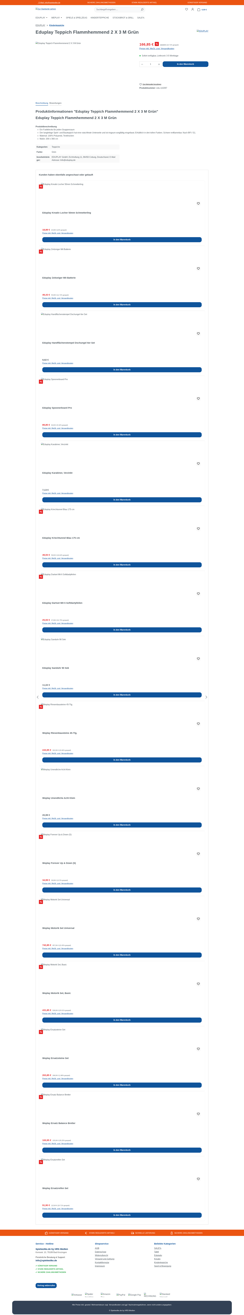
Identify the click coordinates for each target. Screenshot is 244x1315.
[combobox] (116, 9)
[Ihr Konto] (193, 9)
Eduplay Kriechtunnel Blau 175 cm (61, 538)
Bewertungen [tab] (55, 103)
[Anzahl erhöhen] (159, 64)
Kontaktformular (102, 1262)
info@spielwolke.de (46, 1260)
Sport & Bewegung (162, 1266)
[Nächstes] (206, 697)
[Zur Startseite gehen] (46, 9)
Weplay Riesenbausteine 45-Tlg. (59, 733)
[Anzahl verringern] (142, 64)
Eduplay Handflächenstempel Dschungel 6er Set (68, 343)
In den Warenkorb (185, 64)
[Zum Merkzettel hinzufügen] (198, 203)
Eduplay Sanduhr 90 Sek (55, 668)
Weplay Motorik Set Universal (58, 928)
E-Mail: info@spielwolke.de (49, 3)
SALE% (157, 1248)
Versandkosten (115, 1305)
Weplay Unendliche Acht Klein (58, 798)
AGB (97, 1248)
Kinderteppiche (161, 1262)
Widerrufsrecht (101, 1255)
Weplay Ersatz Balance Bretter (58, 1123)
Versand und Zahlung (104, 1259)
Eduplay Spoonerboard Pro (57, 408)
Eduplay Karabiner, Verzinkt (57, 473)
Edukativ (158, 1255)
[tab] (42, 103)
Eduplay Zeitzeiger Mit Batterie (59, 278)
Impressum (100, 1266)
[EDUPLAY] (202, 31)
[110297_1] (85, 69)
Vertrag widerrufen (46, 1285)
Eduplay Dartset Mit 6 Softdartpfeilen (62, 603)
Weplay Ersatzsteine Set (55, 1058)
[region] (85, 69)
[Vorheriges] (38, 697)
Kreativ (157, 1259)
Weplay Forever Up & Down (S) (59, 863)
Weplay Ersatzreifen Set (55, 1188)
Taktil (156, 1252)
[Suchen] (142, 9)
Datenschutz (100, 1252)
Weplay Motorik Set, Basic (56, 993)
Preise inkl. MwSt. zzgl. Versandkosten (156, 49)
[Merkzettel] (187, 9)
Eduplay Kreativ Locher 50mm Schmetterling (66, 212)
